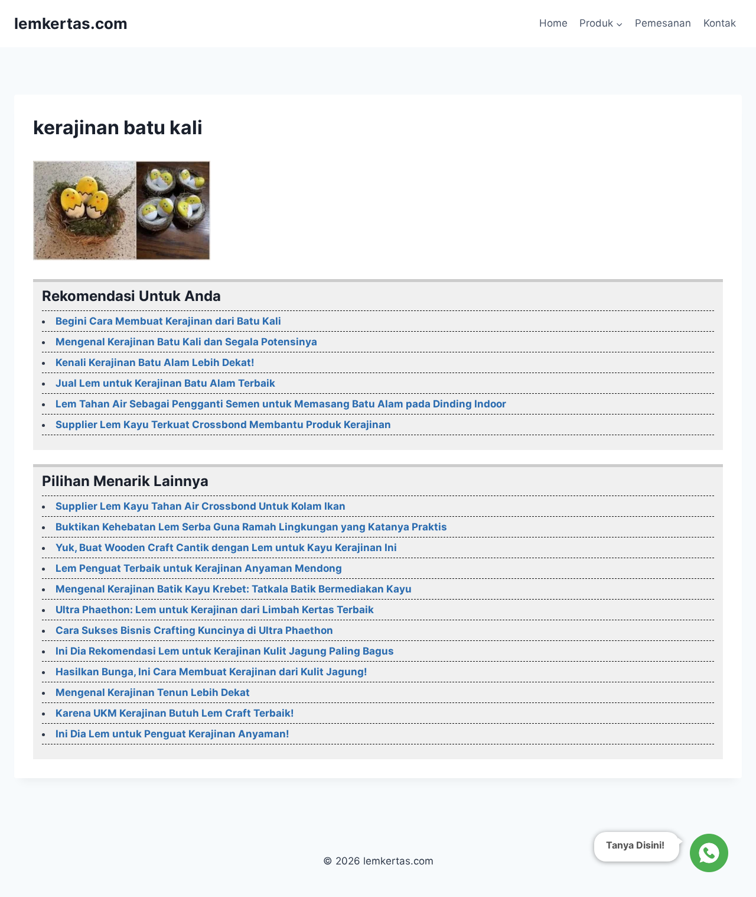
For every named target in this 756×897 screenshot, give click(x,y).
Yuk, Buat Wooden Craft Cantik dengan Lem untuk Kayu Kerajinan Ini (226, 547)
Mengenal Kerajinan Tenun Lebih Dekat (153, 692)
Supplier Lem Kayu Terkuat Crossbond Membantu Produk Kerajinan (223, 424)
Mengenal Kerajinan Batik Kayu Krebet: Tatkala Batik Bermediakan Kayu (234, 589)
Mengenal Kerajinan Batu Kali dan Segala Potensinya (186, 342)
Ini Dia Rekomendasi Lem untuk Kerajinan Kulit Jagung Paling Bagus (225, 651)
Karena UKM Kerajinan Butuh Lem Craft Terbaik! (175, 713)
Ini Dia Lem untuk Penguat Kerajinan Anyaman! (172, 734)
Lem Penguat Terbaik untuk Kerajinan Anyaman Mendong (199, 568)
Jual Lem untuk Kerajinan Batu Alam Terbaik (165, 383)
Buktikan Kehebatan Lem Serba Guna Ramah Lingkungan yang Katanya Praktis (251, 527)
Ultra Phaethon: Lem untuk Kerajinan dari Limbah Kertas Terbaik (215, 610)
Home (553, 23)
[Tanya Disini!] (707, 850)
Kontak (719, 23)
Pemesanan (663, 23)
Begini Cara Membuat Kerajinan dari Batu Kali (168, 321)
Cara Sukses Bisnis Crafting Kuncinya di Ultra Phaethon (194, 630)
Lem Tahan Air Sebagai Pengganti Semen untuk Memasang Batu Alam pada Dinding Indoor (281, 404)
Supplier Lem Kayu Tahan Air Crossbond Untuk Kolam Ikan (201, 506)
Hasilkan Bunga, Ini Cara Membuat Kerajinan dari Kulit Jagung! (211, 672)
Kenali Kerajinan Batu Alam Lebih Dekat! (155, 362)
